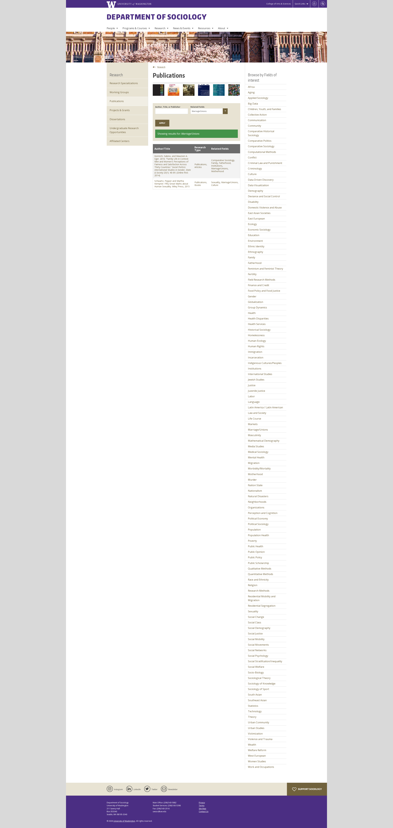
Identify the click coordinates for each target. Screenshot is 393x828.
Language (254, 402)
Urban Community (258, 722)
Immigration (255, 352)
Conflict (252, 157)
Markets (253, 424)
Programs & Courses (135, 28)
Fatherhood (225, 162)
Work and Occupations (261, 767)
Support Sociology (310, 789)
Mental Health (256, 457)
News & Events (181, 28)
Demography (255, 190)
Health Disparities (258, 318)
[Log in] (314, 4)
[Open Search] (323, 4)
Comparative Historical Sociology (261, 133)
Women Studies (257, 761)
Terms (201, 805)
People (111, 28)
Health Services (257, 324)
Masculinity (254, 435)
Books (198, 185)
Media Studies (256, 446)
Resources (204, 28)
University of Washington (124, 821)
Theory (252, 717)
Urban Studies (256, 728)
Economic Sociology (259, 229)
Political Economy (258, 518)
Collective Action (257, 114)
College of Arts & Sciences (278, 3)
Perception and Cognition (262, 513)
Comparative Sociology (222, 160)
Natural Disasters (258, 496)
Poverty (252, 540)
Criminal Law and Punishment (265, 163)
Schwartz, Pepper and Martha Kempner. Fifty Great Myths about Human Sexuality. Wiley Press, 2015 (172, 183)
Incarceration (255, 357)
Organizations (256, 507)
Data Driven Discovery (261, 179)
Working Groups (119, 92)
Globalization (255, 302)
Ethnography (255, 252)
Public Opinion (256, 552)
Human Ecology (257, 340)
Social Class (254, 622)
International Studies (260, 374)
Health (252, 313)
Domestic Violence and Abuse (265, 207)
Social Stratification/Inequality (265, 661)
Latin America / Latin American (265, 407)
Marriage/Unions (219, 168)
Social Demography (259, 628)
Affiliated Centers (119, 141)
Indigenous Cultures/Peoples (265, 363)
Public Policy (255, 557)
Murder (252, 479)
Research (160, 28)
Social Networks (257, 650)
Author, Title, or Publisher (167, 107)
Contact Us (203, 811)
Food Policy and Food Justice (264, 290)
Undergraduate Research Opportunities (124, 130)
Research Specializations (124, 83)
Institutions (216, 165)
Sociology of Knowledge (261, 683)
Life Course (254, 418)
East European (256, 218)
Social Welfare (256, 667)
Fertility (252, 274)
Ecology (252, 224)
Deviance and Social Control (264, 196)
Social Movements (258, 644)
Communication (257, 120)
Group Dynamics (257, 307)
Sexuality (215, 182)
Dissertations (117, 119)
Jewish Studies (256, 379)
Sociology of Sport (258, 689)
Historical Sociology (259, 329)
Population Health (258, 535)
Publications (200, 164)
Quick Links (300, 3)
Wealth (252, 744)
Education (253, 235)
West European (257, 755)
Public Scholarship (258, 563)
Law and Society (257, 413)
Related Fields (197, 107)
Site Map (202, 808)
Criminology (255, 168)
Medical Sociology (258, 452)
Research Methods (258, 590)
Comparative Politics (259, 140)
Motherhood (217, 171)
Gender (252, 296)
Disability (253, 202)
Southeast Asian (257, 700)
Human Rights (256, 346)
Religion (252, 585)
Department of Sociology (157, 16)
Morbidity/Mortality (259, 468)
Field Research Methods (261, 279)
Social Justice (255, 633)
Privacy (202, 802)
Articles (198, 167)
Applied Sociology (258, 98)
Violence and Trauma (260, 739)
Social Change (256, 617)
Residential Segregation (261, 605)
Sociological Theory (259, 678)
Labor (251, 396)
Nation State (255, 485)
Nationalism (255, 490)
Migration (253, 463)
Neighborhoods (257, 501)
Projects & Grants (120, 110)
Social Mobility (256, 639)
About (221, 28)
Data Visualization (258, 185)
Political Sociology (258, 524)
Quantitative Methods (260, 574)
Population (254, 529)
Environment (255, 241)
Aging (251, 92)
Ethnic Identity (256, 246)
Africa (251, 87)
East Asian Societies (259, 213)
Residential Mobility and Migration (261, 598)
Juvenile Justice (256, 391)
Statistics (253, 705)
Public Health (255, 546)
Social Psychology (258, 655)
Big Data (253, 103)
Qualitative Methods (259, 568)
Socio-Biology (256, 672)
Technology (255, 711)
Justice (251, 385)
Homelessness (256, 335)
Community (254, 125)
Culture (214, 185)
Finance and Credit (258, 285)
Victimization (255, 733)
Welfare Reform (257, 750)
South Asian (255, 694)
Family (214, 162)
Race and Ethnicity (258, 579)
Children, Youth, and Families (264, 109)
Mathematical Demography (263, 440)
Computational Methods (262, 152)
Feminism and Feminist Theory (265, 268)
